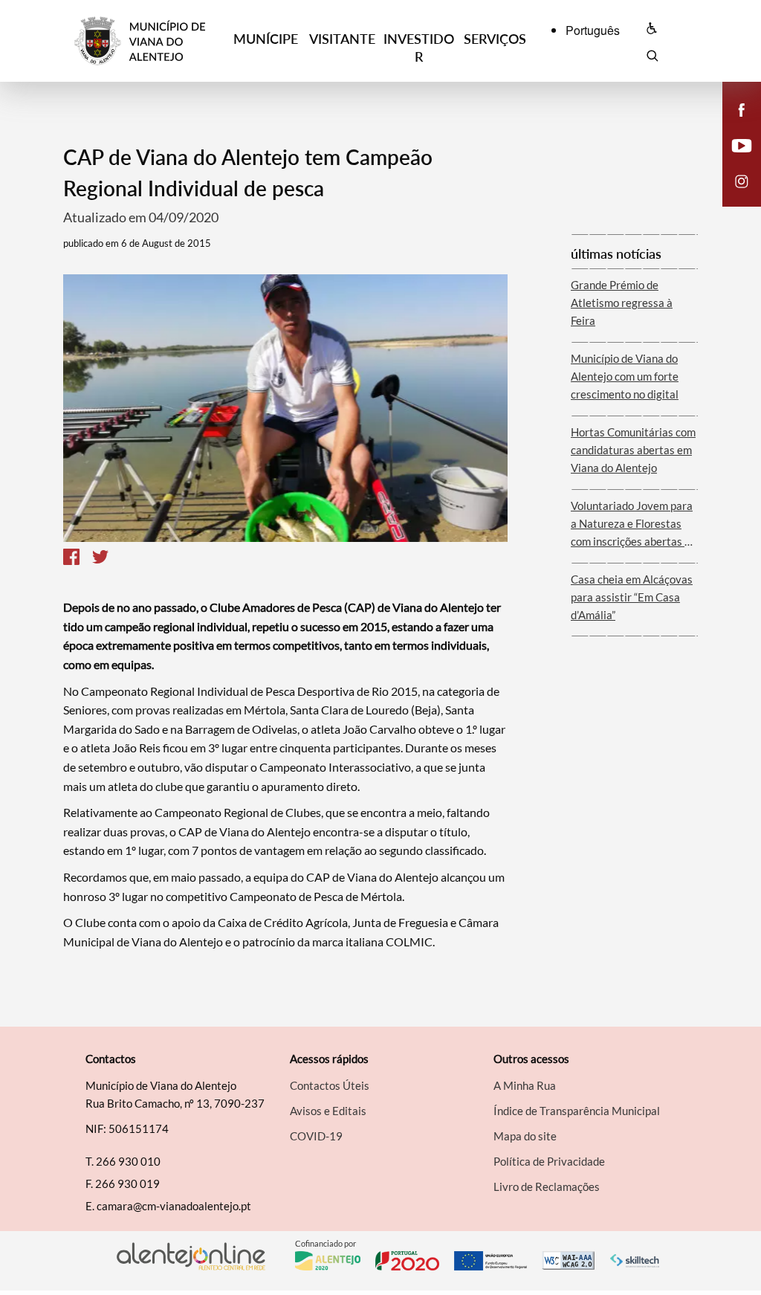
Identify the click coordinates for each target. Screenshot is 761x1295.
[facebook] (742, 108)
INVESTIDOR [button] (418, 47)
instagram (733, 196)
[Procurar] (652, 58)
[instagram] (741, 180)
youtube (733, 160)
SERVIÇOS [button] (495, 38)
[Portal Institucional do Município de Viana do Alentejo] (150, 41)
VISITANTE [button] (342, 38)
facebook (733, 125)
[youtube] (742, 144)
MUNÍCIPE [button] (265, 38)
